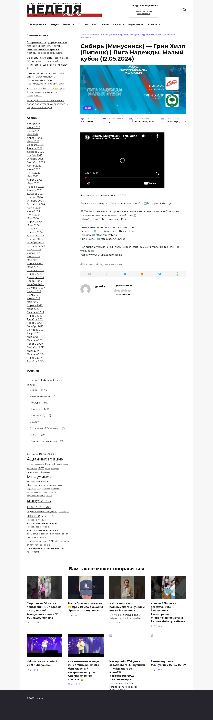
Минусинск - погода (144, 11)
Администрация (45, 458)
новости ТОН (48, 516)
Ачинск (30, 465)
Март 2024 (33, 225)
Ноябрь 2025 (34, 155)
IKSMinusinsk (32, 454)
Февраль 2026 (35, 145)
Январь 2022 (34, 315)
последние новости (38, 537)
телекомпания (42, 545)
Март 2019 (33, 350)
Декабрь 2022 (35, 277)
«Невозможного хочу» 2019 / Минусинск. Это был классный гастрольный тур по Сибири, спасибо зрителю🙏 (83, 670)
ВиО (94, 24)
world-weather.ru (143, 14)
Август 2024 (34, 207)
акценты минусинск (37, 492)
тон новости (33, 551)
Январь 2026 (34, 148)
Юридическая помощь (43, 441)
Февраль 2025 (35, 186)
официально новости (38, 534)
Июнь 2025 (33, 172)
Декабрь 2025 (35, 151)
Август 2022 (34, 291)
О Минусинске (37, 24)
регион (54, 541)
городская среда (36, 495)
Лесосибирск (46, 472)
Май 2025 (32, 176)
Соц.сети (35, 421)
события (64, 541)
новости (33, 516)
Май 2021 (32, 336)
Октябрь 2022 (35, 284)
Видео (55, 24)
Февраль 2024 (35, 228)
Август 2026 (34, 124)
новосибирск (64, 512)
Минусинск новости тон (39, 485)
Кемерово (55, 469)
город (52, 492)
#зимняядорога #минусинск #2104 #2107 (168, 663)
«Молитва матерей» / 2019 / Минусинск (42, 663)
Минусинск (88, 264)
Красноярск (33, 472)
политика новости (59, 534)
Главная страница (89, 35)
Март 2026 (33, 141)
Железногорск (62, 465)
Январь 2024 (34, 232)
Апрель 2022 (35, 305)
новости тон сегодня (38, 527)
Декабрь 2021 (35, 319)
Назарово (57, 485)
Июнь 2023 (33, 256)
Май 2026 (32, 134)
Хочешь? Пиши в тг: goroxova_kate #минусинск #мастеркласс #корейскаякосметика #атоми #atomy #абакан (168, 612)
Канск (47, 469)
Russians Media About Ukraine (46, 380)
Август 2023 (34, 249)
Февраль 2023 (35, 270)
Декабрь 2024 (35, 193)
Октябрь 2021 (35, 326)
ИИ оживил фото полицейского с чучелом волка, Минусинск (127, 607)
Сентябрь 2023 (36, 246)
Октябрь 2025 (35, 158)
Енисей (50, 464)
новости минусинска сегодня (42, 523)
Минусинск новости (37, 481)
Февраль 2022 (35, 312)
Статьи (83, 24)
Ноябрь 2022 (35, 281)
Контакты (154, 24)
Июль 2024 (33, 211)
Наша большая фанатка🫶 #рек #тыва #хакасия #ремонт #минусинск (46, 92)
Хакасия (46, 489)
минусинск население (110, 264)
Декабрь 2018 (35, 361)
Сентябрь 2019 (35, 347)
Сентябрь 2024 (36, 204)
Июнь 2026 (33, 131)
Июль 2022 (33, 295)
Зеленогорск (32, 469)
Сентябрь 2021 (35, 329)
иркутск (49, 496)
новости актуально (37, 520)
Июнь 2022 (33, 298)
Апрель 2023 (35, 263)
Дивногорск (39, 465)
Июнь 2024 (33, 214)
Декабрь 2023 (35, 235)
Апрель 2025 (34, 179)
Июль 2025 (33, 169)
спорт (30, 544)
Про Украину (37, 415)
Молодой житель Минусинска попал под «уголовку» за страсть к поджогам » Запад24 (47, 104)
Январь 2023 (34, 274)
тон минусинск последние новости (45, 548)
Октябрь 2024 (35, 200)
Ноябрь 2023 (35, 239)
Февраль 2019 (35, 354)
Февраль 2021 (35, 340)
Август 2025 (34, 165)
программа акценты (37, 541)
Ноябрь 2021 (34, 322)
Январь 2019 (34, 357)
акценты (55, 489)
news (42, 453)
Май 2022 (33, 302)
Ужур (39, 489)
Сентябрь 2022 (36, 288)
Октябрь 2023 (35, 242)
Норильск (31, 489)
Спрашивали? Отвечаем (44, 428)
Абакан (52, 453)
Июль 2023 (33, 253)
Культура (35, 402)
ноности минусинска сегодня (42, 530)
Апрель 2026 (34, 138)
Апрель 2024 (35, 221)
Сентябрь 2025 (36, 162)
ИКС (41, 468)
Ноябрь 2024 (35, 197)
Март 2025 (33, 183)
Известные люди (113, 24)
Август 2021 (34, 333)
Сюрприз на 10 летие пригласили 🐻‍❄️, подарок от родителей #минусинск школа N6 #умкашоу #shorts (44, 610)
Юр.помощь (136, 24)
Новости (68, 24)
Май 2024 (33, 218)
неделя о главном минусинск (42, 511)
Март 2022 (33, 309)
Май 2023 (33, 260)
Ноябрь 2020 (35, 343)
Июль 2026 (33, 127)
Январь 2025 (34, 190)
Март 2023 (33, 267)
